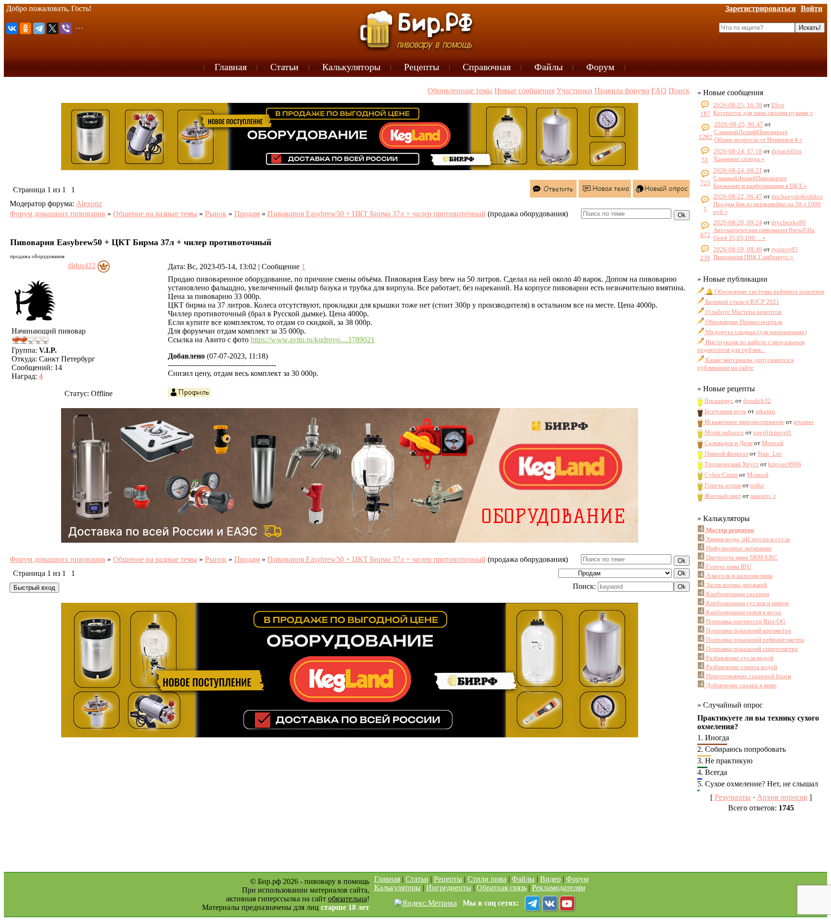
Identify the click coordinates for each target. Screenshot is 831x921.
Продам (247, 214)
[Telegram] (39, 28)
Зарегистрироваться (760, 8)
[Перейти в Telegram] (532, 903)
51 (705, 159)
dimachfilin (786, 151)
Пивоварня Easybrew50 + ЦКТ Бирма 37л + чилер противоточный (376, 214)
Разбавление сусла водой (739, 657)
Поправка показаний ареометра (748, 630)
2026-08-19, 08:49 (737, 249)
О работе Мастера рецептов (742, 311)
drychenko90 (788, 222)
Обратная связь (502, 888)
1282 (705, 136)
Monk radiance (723, 432)
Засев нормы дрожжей (736, 584)
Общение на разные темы (155, 214)
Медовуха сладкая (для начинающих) (755, 332)
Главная (387, 879)
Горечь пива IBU (728, 566)
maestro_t (763, 495)
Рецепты (448, 879)
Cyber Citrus (720, 474)
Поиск (679, 91)
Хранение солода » (739, 158)
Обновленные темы (460, 91)
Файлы (523, 879)
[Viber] (66, 28)
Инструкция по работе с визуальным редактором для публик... (751, 345)
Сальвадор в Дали (728, 443)
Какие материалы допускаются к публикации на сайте (745, 363)
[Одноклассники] (25, 28)
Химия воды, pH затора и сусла (747, 539)
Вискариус (718, 400)
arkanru (765, 411)
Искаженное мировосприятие (743, 421)
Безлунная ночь (724, 411)
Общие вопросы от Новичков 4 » (758, 139)
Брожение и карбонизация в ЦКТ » (760, 185)
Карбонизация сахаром (737, 593)
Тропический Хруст (731, 464)
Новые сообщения (524, 91)
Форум (577, 879)
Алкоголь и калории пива (739, 575)
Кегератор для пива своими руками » (763, 112)
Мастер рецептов (729, 530)
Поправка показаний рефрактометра (754, 639)
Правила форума (621, 91)
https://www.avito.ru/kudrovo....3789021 (313, 340)
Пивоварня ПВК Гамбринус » (753, 257)
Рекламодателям (558, 888)
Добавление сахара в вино (741, 685)
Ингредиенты (448, 888)
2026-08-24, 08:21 (737, 170)
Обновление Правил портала (743, 321)
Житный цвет (722, 495)
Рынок (216, 214)
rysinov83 (784, 249)
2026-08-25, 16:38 (737, 105)
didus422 (82, 265)
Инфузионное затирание (738, 548)
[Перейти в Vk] (549, 903)
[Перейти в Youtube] (567, 903)
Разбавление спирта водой (741, 667)
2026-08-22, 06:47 (737, 196)
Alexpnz (89, 203)
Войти (811, 8)
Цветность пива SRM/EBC (741, 557)
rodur (757, 485)
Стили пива (486, 879)
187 (705, 113)
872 (705, 234)
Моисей (772, 443)
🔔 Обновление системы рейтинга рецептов (764, 291)
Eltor (777, 105)
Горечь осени (722, 485)
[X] (52, 28)
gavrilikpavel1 (772, 432)
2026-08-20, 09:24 (737, 222)
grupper (803, 421)
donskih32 (757, 400)
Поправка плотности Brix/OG (745, 621)
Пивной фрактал (725, 453)
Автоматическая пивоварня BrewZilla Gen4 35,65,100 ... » (764, 233)
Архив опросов (782, 797)
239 (705, 257)
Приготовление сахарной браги (748, 676)
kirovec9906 (784, 464)
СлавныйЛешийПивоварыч (751, 132)
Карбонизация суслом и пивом (747, 603)
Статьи (416, 879)
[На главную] (415, 29)
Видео (550, 879)
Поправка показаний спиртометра (751, 648)
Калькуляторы (397, 888)
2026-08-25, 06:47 (738, 124)
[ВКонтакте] (12, 28)
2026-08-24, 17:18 (737, 151)
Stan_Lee (769, 453)
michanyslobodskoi (797, 196)
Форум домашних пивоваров (57, 214)
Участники (574, 91)
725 (705, 183)
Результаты (733, 797)
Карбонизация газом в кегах (743, 612)
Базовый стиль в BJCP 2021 (742, 301)
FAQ (659, 91)
